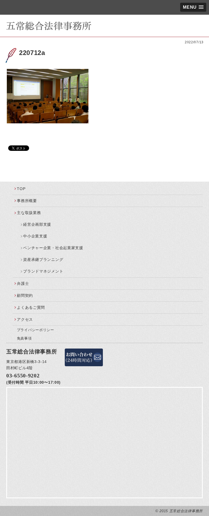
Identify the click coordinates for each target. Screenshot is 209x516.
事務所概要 (27, 201)
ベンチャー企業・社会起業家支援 (53, 248)
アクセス (25, 319)
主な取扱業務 (29, 212)
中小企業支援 (35, 236)
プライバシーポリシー (35, 330)
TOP (21, 189)
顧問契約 (25, 295)
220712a (32, 52)
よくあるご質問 (31, 307)
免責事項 (24, 338)
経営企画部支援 (37, 224)
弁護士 (23, 283)
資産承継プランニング (43, 259)
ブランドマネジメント (43, 271)
